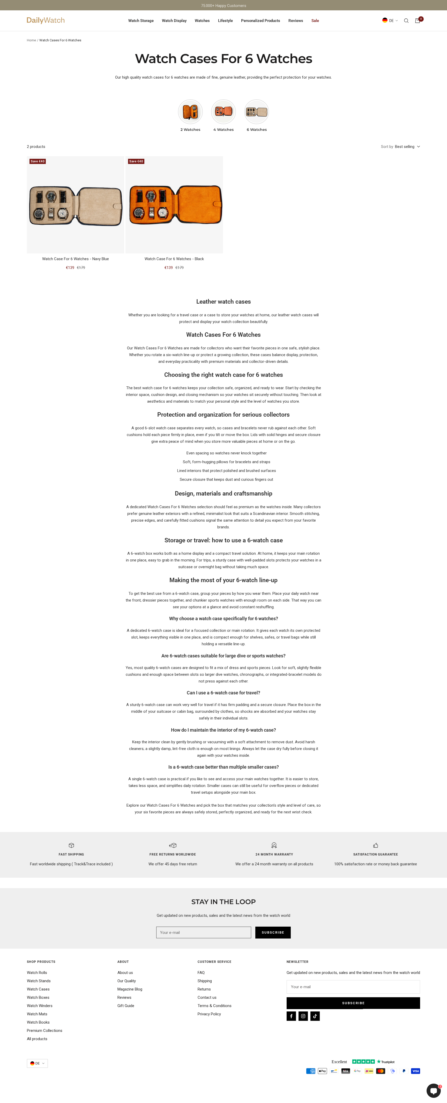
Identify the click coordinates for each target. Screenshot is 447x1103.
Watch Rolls (37, 972)
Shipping (205, 981)
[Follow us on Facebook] (291, 1016)
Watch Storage (141, 20)
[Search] (406, 20)
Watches (202, 20)
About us (125, 972)
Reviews (295, 20)
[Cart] (417, 20)
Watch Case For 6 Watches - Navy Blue (75, 259)
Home (31, 40)
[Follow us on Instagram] (303, 1016)
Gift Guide (125, 1005)
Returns (204, 989)
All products (37, 1039)
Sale (315, 20)
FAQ (201, 972)
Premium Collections (44, 1030)
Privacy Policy (209, 1014)
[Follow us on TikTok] (315, 1016)
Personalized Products (260, 20)
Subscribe (353, 1003)
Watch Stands (39, 981)
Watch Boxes (38, 997)
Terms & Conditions (215, 1005)
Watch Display (174, 20)
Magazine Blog (129, 989)
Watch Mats (37, 1014)
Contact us (207, 997)
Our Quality (126, 981)
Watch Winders (40, 1005)
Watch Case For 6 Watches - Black (174, 259)
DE (391, 21)
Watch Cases (38, 989)
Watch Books (38, 1022)
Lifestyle (225, 20)
